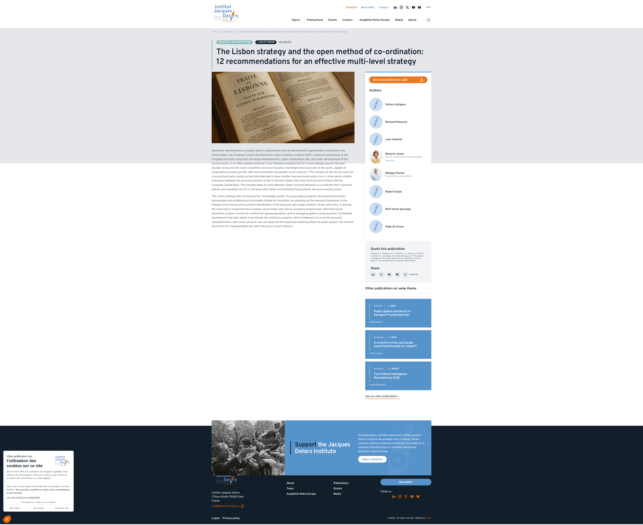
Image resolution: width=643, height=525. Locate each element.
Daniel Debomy (376, 322)
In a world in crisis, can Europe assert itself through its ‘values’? (395, 344)
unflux (428, 518)
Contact (383, 7)
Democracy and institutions (234, 42)
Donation (351, 7)
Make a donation (372, 459)
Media (399, 20)
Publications (315, 20)
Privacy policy (231, 518)
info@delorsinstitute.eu (228, 506)
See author (390, 160)
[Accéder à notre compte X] (407, 7)
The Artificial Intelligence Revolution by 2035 (390, 376)
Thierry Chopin (376, 353)
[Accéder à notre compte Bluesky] (419, 7)
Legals (216, 518)
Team (290, 488)
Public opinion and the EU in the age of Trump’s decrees (392, 313)
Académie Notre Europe (374, 20)
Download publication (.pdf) (390, 80)
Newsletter (368, 7)
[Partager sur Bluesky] (389, 274)
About (290, 483)
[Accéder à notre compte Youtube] (413, 7)
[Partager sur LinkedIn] (373, 274)
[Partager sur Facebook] (397, 274)
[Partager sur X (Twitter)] (381, 274)
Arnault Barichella (377, 384)
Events (332, 20)
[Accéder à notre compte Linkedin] (395, 7)
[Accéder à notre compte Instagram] (401, 7)
